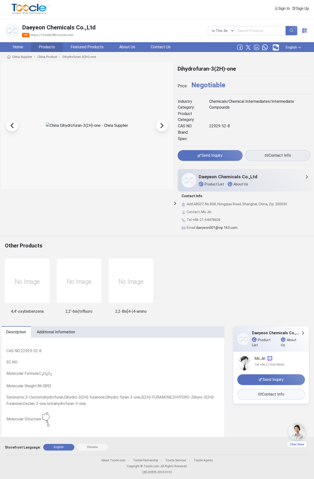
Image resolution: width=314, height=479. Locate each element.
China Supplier (22, 57)
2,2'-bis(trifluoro (78, 311)
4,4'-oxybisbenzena (27, 311)
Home (18, 47)
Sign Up (302, 8)
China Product (47, 57)
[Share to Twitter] (248, 47)
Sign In (284, 8)
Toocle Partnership (145, 460)
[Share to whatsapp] (265, 47)
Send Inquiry (211, 155)
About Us (127, 47)
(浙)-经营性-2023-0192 (157, 472)
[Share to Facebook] (240, 47)
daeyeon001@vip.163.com (216, 228)
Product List (214, 184)
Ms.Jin (260, 358)
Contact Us (160, 47)
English (59, 447)
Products (47, 47)
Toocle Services (175, 460)
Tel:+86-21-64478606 (269, 364)
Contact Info (280, 155)
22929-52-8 (219, 126)
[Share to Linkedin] (257, 47)
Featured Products (87, 47)
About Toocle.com (113, 460)
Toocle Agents (203, 460)
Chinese (92, 447)
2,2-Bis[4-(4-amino (131, 311)
